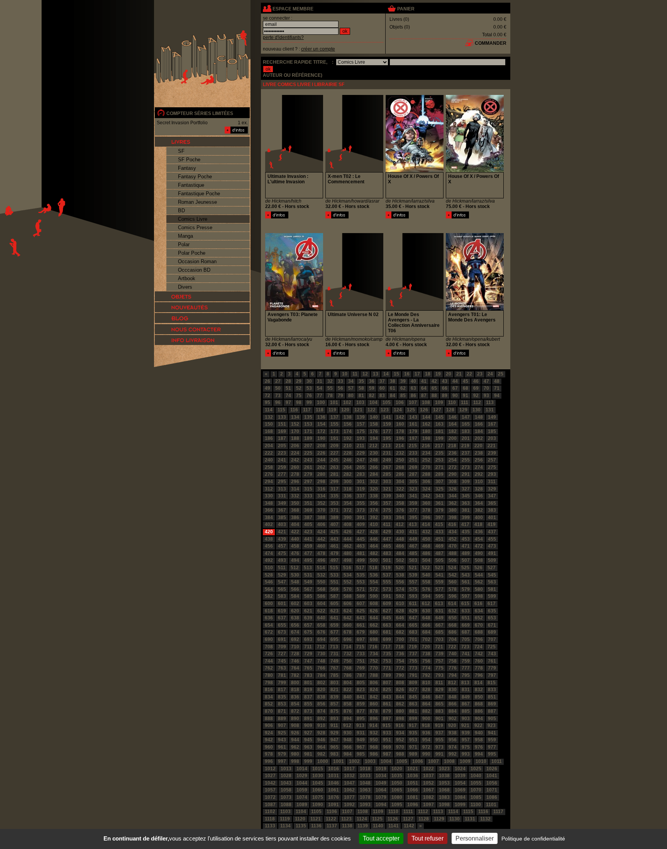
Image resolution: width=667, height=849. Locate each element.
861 (387, 704)
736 (400, 653)
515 (334, 567)
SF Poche (189, 159)
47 (486, 381)
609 (387, 603)
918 (426, 725)
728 (295, 653)
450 (426, 539)
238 (479, 453)
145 (439, 417)
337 (361, 496)
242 (295, 460)
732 (348, 653)
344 (453, 496)
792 (426, 675)
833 (492, 689)
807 (387, 682)
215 (413, 445)
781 (282, 675)
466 (400, 546)
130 (476, 410)
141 (387, 417)
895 (361, 718)
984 (348, 754)
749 (334, 661)
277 (282, 474)
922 (478, 725)
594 (426, 596)
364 (479, 503)
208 (321, 445)
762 (269, 668)
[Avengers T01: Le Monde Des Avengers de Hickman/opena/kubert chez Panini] (475, 308)
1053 (444, 783)
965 (334, 747)
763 (282, 668)
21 (459, 374)
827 (413, 689)
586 (321, 596)
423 (308, 531)
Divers (185, 287)
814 (478, 682)
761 (492, 661)
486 (426, 553)
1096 (412, 804)
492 (269, 560)
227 (334, 453)
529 (282, 575)
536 (374, 575)
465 (387, 546)
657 (308, 625)
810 (426, 682)
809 (413, 682)
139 (361, 417)
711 (308, 646)
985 (361, 754)
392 (374, 517)
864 (426, 704)
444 (348, 539)
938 (453, 733)
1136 (316, 826)
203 (492, 438)
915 (387, 725)
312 (269, 489)
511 (282, 567)
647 (413, 618)
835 (282, 697)
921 (465, 725)
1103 (285, 811)
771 (387, 668)
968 (374, 747)
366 (269, 510)
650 (453, 618)
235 (439, 453)
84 (392, 395)
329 (492, 489)
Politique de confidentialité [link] (533, 838)
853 (282, 704)
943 (282, 739)
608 (374, 603)
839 (334, 697)
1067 (428, 790)
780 (269, 675)
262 (321, 467)
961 (282, 747)
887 (492, 711)
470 (453, 546)
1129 (439, 819)
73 (278, 395)
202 (479, 438)
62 (403, 388)
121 (358, 410)
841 (361, 697)
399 (466, 517)
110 (452, 402)
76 (309, 395)
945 (308, 739)
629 (413, 611)
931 (361, 733)
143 (413, 417)
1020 (396, 768)
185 (492, 431)
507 (466, 560)
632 (453, 611)
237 (466, 453)
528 (269, 575)
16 (407, 374)
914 (373, 725)
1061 (333, 790)
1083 (444, 797)
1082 (428, 797)
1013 (286, 768)
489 (466, 553)
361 (439, 503)
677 (334, 632)
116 (294, 410)
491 (492, 553)
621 (308, 611)
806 (374, 682)
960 (269, 747)
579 (466, 589)
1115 (468, 811)
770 (374, 668)
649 (439, 618)
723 (465, 646)
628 (400, 611)
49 (267, 388)
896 (374, 718)
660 (348, 625)
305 (413, 481)
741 (466, 653)
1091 (333, 804)
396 (426, 517)
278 (295, 474)
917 (413, 725)
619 (282, 611)
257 (492, 460)
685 (439, 632)
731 (334, 653)
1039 (460, 775)
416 (452, 524)
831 (466, 689)
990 (426, 754)
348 (269, 503)
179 (413, 431)
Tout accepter (381, 838)
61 (392, 388)
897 (387, 718)
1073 (286, 797)
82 (371, 395)
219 (465, 445)
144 (426, 417)
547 (282, 582)
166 (479, 424)
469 (439, 546)
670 (479, 625)
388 (321, 517)
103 (360, 402)
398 (453, 517)
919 (439, 725)
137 (334, 417)
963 (308, 747)
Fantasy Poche (195, 176)
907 (282, 725)
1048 (365, 783)
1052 (428, 783)
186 (269, 438)
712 (321, 646)
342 (426, 496)
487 (439, 553)
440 (295, 539)
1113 (438, 811)
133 (282, 417)
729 (308, 653)
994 (479, 754)
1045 (317, 783)
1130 (454, 819)
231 (387, 453)
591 (387, 596)
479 (334, 553)
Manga (185, 236)
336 (348, 496)
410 (374, 524)
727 (282, 653)
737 (413, 653)
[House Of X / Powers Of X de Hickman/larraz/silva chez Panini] (415, 170)
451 (439, 539)
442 (321, 539)
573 (387, 589)
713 (334, 646)
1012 (270, 768)
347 (492, 496)
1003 (370, 761)
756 (426, 661)
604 (321, 603)
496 (321, 560)
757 (439, 661)
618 (269, 611)
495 (308, 560)
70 (486, 388)
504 (426, 560)
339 (387, 496)
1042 (270, 783)
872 (295, 711)
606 (348, 603)
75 (298, 395)
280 (321, 474)
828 (426, 689)
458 (295, 546)
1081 (412, 797)
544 (479, 575)
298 (321, 481)
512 (295, 567)
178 (400, 431)
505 (439, 560)
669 (466, 625)
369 (308, 510)
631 (439, 611)
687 (466, 632)
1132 (485, 819)
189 (308, 438)
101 (334, 402)
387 (308, 517)
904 (479, 718)
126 (424, 410)
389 (334, 517)
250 (400, 460)
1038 (444, 775)
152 (295, 424)
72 (267, 395)
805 (361, 682)
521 (413, 567)
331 (282, 496)
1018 (365, 768)
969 (387, 747)
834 (269, 697)
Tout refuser (427, 838)
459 (308, 546)
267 (387, 467)
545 (492, 575)
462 (348, 546)
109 (439, 402)
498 (348, 560)
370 (321, 510)
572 (374, 589)
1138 (347, 826)
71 (496, 388)
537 (387, 575)
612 (426, 603)
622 (321, 611)
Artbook (186, 278)
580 (479, 589)
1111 (408, 811)
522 (426, 567)
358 (400, 503)
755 (413, 661)
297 (308, 481)
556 (400, 582)
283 (361, 474)
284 (374, 474)
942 (269, 739)
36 (371, 381)
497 (334, 560)
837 (308, 697)
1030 (317, 775)
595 (439, 596)
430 (400, 531)
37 (382, 381)
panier (406, 9)
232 (400, 453)
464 (374, 546)
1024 (460, 768)
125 (411, 410)
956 (453, 739)
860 (374, 704)
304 (400, 481)
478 (321, 553)
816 (269, 689)
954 (426, 739)
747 (308, 661)
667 (439, 625)
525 (465, 567)
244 (321, 460)
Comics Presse (195, 227)
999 (308, 761)
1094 (381, 804)
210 (348, 445)
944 (295, 739)
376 (400, 510)
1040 (476, 775)
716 (373, 646)
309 (466, 481)
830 (453, 689)
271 (439, 467)
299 (334, 481)
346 (479, 496)
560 (453, 582)
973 (439, 747)
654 (269, 625)
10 (344, 374)
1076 (333, 797)
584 (295, 596)
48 (496, 381)
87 (424, 395)
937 (439, 733)
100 (321, 402)
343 (439, 496)
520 (400, 567)
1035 (396, 775)
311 (492, 481)
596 (453, 596)
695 (334, 639)
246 (348, 460)
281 (334, 474)
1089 (301, 804)
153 (308, 424)
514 (321, 567)
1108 (362, 811)
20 (448, 374)
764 (295, 668)
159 (387, 424)
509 (492, 560)
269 (413, 467)
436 (479, 531)
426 (348, 531)
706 (479, 639)
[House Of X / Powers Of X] (397, 217)
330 (269, 496)
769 (361, 668)
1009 (465, 761)
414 (426, 524)
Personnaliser (474, 838)
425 (334, 531)
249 (387, 460)
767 (334, 668)
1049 (381, 783)
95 (267, 402)
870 (269, 711)
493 (282, 560)
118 (319, 410)
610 (400, 603)
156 (348, 424)
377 (413, 510)
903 (466, 718)
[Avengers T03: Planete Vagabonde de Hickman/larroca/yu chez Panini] (294, 308)
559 (439, 582)
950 (374, 739)
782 (295, 675)
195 (387, 438)
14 (386, 374)
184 (479, 431)
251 (413, 460)
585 (308, 596)
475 (282, 553)
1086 (491, 797)
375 (387, 510)
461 (334, 546)
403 (282, 524)
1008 (449, 761)
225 (308, 453)
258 (269, 467)
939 (466, 733)
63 (413, 388)
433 (439, 531)
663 (387, 625)
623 (334, 611)
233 (413, 453)
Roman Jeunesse (197, 202)
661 (361, 625)
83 (382, 395)
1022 (428, 768)
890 (295, 718)
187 (282, 438)
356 (374, 503)
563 (492, 582)
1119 (285, 819)
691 (282, 639)
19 (438, 374)
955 (439, 739)
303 (387, 481)
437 (492, 531)
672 (269, 632)
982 (321, 754)
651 (466, 618)
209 (334, 445)
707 (492, 639)
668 (453, 625)
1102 (270, 811)
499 (361, 560)
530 (295, 575)
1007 (433, 761)
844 (400, 697)
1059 (301, 790)
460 (321, 546)
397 (439, 517)
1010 (481, 761)
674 (295, 632)
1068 (444, 790)
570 (348, 589)
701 (413, 639)
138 (348, 417)
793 (439, 675)
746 (295, 661)
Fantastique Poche (199, 193)
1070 (476, 790)
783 (308, 675)
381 (466, 510)
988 (400, 754)
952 (400, 739)
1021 (412, 768)
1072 (270, 797)
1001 (338, 761)
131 (490, 410)
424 (321, 531)
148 (479, 417)
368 (295, 510)
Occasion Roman (197, 261)
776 (453, 668)
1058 (286, 790)
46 (476, 381)
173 (334, 431)
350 (295, 503)
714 (347, 646)
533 (334, 575)
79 (340, 395)
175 (361, 431)
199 (439, 438)
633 (466, 611)
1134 (285, 826)
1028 (286, 775)
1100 (476, 804)
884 (453, 711)
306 (426, 481)
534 (348, 575)
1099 (460, 804)
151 (282, 424)
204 (269, 445)
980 (295, 754)
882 (426, 711)
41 (424, 381)
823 (361, 689)
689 (492, 632)
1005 (401, 761)
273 (466, 467)
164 (453, 424)
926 (295, 733)
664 (400, 625)
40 (413, 381)
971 (413, 747)
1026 (491, 768)
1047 (349, 783)
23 (479, 374)
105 (387, 402)
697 (361, 639)
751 (361, 661)
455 (492, 539)
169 (282, 431)
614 (452, 603)
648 (426, 618)
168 (269, 431)
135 (308, 417)
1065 (396, 790)
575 (413, 589)
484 (400, 553)
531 (308, 575)
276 (269, 474)
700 (400, 639)
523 (439, 567)
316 (321, 489)
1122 (331, 819)
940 (479, 733)
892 (321, 718)
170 (295, 431)
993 (466, 754)
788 (374, 675)
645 (387, 618)
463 (361, 546)
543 (466, 575)
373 (361, 510)
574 (400, 589)
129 (463, 410)
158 (374, 424)
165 (466, 424)
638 (295, 618)
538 (400, 575)
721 (439, 646)
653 (492, 618)
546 (269, 582)
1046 (333, 783)
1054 (460, 783)
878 (374, 711)
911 (334, 725)
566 (295, 589)
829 (439, 689)
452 (453, 539)
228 (348, 453)
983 (334, 754)
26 (267, 381)
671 (492, 625)
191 (334, 438)
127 (437, 410)
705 (466, 639)
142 (400, 417)
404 (295, 524)
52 (298, 388)
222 (269, 453)
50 (278, 388)
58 (361, 388)
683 (413, 632)
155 (334, 424)
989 (413, 754)
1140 (378, 826)
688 (479, 632)
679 (361, 632)
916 (400, 725)
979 (282, 754)
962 (295, 747)
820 (321, 689)
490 (479, 553)
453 (466, 539)
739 (439, 653)
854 (295, 704)
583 (282, 596)
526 (478, 567)
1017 (349, 768)
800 (295, 682)
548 (295, 582)
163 (439, 424)
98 (298, 402)
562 (479, 582)
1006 (417, 761)
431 (413, 531)
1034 (381, 775)
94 (496, 395)
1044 (301, 783)
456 (269, 546)
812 (452, 682)
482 (374, 553)
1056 (491, 783)
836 (295, 697)
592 (400, 596)
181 (439, 431)
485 (413, 553)
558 (426, 582)
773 (413, 668)
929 (334, 733)
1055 (476, 783)
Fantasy (187, 168)
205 (282, 445)
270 (426, 467)
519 (387, 567)
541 (439, 575)
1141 (393, 826)
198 (426, 438)
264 (348, 467)
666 (426, 625)
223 (282, 453)
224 (295, 453)
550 (321, 582)
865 (439, 704)
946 (321, 739)
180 (426, 431)
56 (340, 388)
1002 (354, 761)
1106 (332, 811)
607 (361, 603)
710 (295, 646)
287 (413, 474)
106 (400, 402)
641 (334, 618)
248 (374, 460)
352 (321, 503)
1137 (332, 826)
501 (387, 560)
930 (348, 733)
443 (334, 539)
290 (453, 474)
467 (413, 546)
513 (308, 567)
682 (400, 632)
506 (453, 560)
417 (465, 524)
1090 (317, 804)
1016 (333, 768)
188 (295, 438)
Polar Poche (191, 253)
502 (400, 560)
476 (295, 553)
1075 (317, 797)
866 (453, 704)
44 (455, 381)
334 (321, 496)
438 (269, 539)
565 (282, 589)
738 (426, 653)
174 (348, 431)
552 (348, 582)
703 (439, 639)
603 (308, 603)
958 (479, 739)
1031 (333, 775)
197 (413, 438)
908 (295, 725)
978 (269, 754)
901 (439, 718)
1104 (301, 811)
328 (479, 489)
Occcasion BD (194, 270)
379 (439, 510)
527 (492, 567)
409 (361, 524)
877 (361, 711)
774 (426, 668)
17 (417, 374)
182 (453, 431)
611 (413, 603)
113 (490, 402)
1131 (470, 819)
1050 (396, 783)
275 (492, 467)
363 (466, 503)
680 (374, 632)
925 (282, 733)
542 (453, 575)
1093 (365, 804)
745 (282, 661)
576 (426, 589)
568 (321, 589)
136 (321, 417)
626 (374, 611)
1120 (300, 819)
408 (348, 524)
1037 (428, 775)
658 (321, 625)
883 (439, 711)
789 (387, 675)
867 (466, 704)
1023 (444, 768)
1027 (270, 775)
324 (426, 489)
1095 (396, 804)
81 (361, 395)
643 (361, 618)
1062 (349, 790)
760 (479, 661)
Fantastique (191, 185)
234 (426, 453)
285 (387, 474)
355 (361, 503)
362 (453, 503)
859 (361, 704)
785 (334, 675)
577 (439, 589)
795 (466, 675)
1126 (393, 819)
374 (374, 510)
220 (478, 445)
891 (308, 718)
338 (374, 496)
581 (492, 589)
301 (361, 481)
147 (466, 417)
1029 (301, 775)
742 (479, 653)
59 (371, 388)
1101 (491, 804)
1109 (378, 811)
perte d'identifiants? (283, 37)
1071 (491, 790)
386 (295, 517)
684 (426, 632)
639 (308, 618)
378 (426, 510)
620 (295, 611)
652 (479, 618)
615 (465, 603)
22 (469, 374)
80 (351, 395)
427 (361, 531)
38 (392, 381)
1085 (476, 797)
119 (332, 410)
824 (374, 689)
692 (295, 639)
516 (347, 567)
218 (452, 445)
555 (387, 582)
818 (295, 689)
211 (360, 445)
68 (465, 388)
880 (400, 711)
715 (360, 646)
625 (361, 611)
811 (439, 682)
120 (345, 410)
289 (439, 474)
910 (321, 725)
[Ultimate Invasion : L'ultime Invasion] (276, 217)
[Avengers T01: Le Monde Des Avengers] (457, 355)
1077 (349, 797)
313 (282, 489)
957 (466, 739)
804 (348, 682)
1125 (377, 819)
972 (426, 747)
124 (398, 410)
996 (269, 761)
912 (347, 725)
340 (400, 496)
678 (348, 632)
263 (334, 467)
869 (492, 704)
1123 (346, 819)
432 (426, 531)
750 (348, 661)
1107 (347, 811)
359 (413, 503)
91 (465, 395)
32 (330, 381)
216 (426, 445)
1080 (396, 797)
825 (387, 689)
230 (374, 453)
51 (288, 388)
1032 (349, 775)
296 (295, 481)
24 (490, 374)
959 (492, 739)
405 (308, 524)
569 (334, 589)
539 (413, 575)
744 (269, 661)
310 (479, 481)
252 (426, 460)
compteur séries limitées (199, 113)
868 (479, 704)
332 (295, 496)
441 (308, 539)
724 (478, 646)
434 (453, 531)
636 (269, 618)
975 (466, 747)
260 (295, 467)
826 (400, 689)
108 (426, 402)
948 (348, 739)
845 (413, 697)
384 (269, 517)
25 (500, 374)
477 (308, 553)
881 (413, 711)
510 (269, 567)
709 (282, 646)
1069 (460, 790)
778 (479, 668)
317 (334, 489)
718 (400, 646)
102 (347, 402)
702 (426, 639)
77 (319, 395)
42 (434, 381)
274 (479, 467)
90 (455, 395)
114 (269, 410)
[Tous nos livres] (202, 142)
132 (269, 417)
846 (426, 697)
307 (439, 481)
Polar (184, 244)
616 (478, 603)
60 (382, 388)
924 (269, 733)
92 (476, 395)
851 (492, 697)
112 (477, 402)
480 (348, 553)
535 (361, 575)
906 (269, 725)
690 (269, 639)
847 (439, 697)
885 (466, 711)
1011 (496, 761)
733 (361, 653)
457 (282, 546)
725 (492, 646)
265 (361, 467)
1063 (365, 790)
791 (413, 675)
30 (309, 381)
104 (373, 402)
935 (413, 733)
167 (492, 424)
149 (492, 417)
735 (387, 653)
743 (492, 653)
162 (426, 424)
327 (466, 489)
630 (426, 611)
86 (413, 395)
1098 (444, 804)
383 (492, 510)
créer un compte (318, 49)
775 (439, 668)
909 (308, 725)
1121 (315, 819)
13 (375, 374)
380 (453, 510)
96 (278, 402)
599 (492, 596)
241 (282, 460)
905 (492, 718)
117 (307, 410)
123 (385, 410)
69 (476, 388)
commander (490, 43)
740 (453, 653)
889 (282, 718)
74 (288, 395)
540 (426, 575)
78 (330, 395)
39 (403, 381)
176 (374, 431)
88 (434, 395)
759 (466, 661)
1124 (362, 819)
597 (466, 596)
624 (348, 611)
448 (400, 539)
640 (321, 618)
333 (308, 496)
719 (413, 646)
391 (361, 517)
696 (348, 639)
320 (374, 489)
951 (387, 739)
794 (453, 675)
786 (348, 675)
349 (282, 503)
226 (321, 453)
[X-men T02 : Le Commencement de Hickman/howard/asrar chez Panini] (354, 170)
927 (308, 733)
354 (348, 503)
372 (348, 510)
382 (479, 510)
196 (400, 438)
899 (413, 718)
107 (413, 402)
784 (321, 675)
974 (453, 747)
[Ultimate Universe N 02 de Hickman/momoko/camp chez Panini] (354, 308)
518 (373, 567)
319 (361, 489)
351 (308, 503)
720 (426, 646)
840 (348, 697)
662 (374, 625)
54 (319, 388)
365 (492, 503)
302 (374, 481)
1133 (270, 826)
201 (466, 438)
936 (426, 733)
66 (444, 388)
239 (492, 453)
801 (308, 682)
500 (374, 560)
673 (282, 632)
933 (387, 733)
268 (400, 467)
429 (387, 531)
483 (387, 553)
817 (282, 689)
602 (295, 603)
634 (479, 611)
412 (400, 524)
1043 (286, 783)
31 (319, 381)
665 (413, 625)
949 (361, 739)
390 (348, 517)
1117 (498, 811)
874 (321, 711)
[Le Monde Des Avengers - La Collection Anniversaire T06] (397, 355)
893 (334, 718)
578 (453, 589)
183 (466, 431)
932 (374, 733)
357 (387, 503)
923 (492, 725)
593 (413, 596)
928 (321, 733)
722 (452, 646)
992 (453, 754)
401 (492, 517)
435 (466, 531)
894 (348, 718)
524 (452, 567)
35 (361, 381)
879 (387, 711)
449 (413, 539)
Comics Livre (192, 219)
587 (334, 596)
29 (298, 381)
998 (295, 761)
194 (374, 438)
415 (439, 524)
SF (181, 151)
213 (387, 445)
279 (308, 474)
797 (492, 675)
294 (269, 481)
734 (374, 653)
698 (374, 639)
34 (351, 381)
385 (282, 517)
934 (400, 733)
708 (269, 646)
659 (334, 625)
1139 (362, 826)
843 (387, 697)
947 (334, 739)
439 (282, 539)
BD (181, 210)
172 (321, 431)
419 (492, 524)
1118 (270, 819)
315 (308, 489)
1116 (483, 811)
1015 (317, 768)
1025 (476, 768)
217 (439, 445)
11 (354, 374)
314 (295, 489)
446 (374, 539)
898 (400, 718)
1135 (301, 826)
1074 (301, 797)
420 (269, 531)
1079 (381, 797)
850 (479, 697)
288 (426, 474)
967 (361, 747)
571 (361, 589)
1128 (423, 819)
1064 (381, 790)
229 (361, 453)
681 (387, 632)
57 (351, 388)
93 (486, 395)
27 (278, 381)
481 (361, 553)
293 (492, 474)
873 (308, 711)
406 (321, 524)
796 (479, 675)
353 (334, 503)
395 (413, 517)
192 (348, 438)
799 (282, 682)
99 (309, 402)
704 (453, 639)
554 (374, 582)
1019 (381, 768)
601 (282, 603)
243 (308, 460)
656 (295, 625)
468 (426, 546)
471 (466, 546)
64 (424, 388)
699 (387, 639)
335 (334, 496)
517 (360, 567)
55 (330, 388)
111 (464, 402)
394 (400, 517)
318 (348, 489)
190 (321, 438)
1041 (491, 775)
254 (453, 460)
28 (288, 381)
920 (452, 725)
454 (479, 539)
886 (479, 711)
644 (374, 618)
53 (309, 388)
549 (308, 582)
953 (413, 739)
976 (479, 747)
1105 (316, 811)
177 (387, 431)
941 (492, 733)
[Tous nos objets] (202, 296)
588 (348, 596)
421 (282, 531)
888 (269, 718)
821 (334, 689)
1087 (270, 804)
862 (400, 704)
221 (492, 445)
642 (348, 618)
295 (282, 481)
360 (426, 503)
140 (374, 417)
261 (308, 467)
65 (434, 388)
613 (439, 603)
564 (269, 589)
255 (466, 460)
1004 (386, 761)
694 (321, 639)
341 (413, 496)
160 (400, 424)
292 (479, 474)
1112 (423, 811)
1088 (286, 804)
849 (466, 697)
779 (492, 668)
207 (308, 445)
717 (387, 646)
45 (465, 381)
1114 (453, 811)
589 (361, 596)
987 (387, 754)
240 (269, 460)
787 (361, 675)
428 (374, 531)
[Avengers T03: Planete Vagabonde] (276, 355)
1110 (393, 811)
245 (334, 460)
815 (492, 682)
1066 (412, 790)
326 (453, 489)
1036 (412, 775)
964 (321, 747)
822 (348, 689)
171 (308, 431)
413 (413, 524)
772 (400, 668)
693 (308, 639)
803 (334, 682)
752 (374, 661)
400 (479, 517)
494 (295, 560)
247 (361, 460)
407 (334, 524)
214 (400, 445)
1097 (428, 804)
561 (466, 582)
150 (269, 424)
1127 (408, 819)
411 (387, 524)
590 (374, 596)
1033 (365, 775)
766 (321, 668)
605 (334, 603)
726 (269, 653)
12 (365, 374)
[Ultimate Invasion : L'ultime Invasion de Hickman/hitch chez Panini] (294, 170)
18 (427, 374)
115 (281, 410)
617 (492, 603)
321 (387, 489)
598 (479, 596)
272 (453, 467)
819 (308, 689)
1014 (301, 768)
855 (308, 704)
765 (308, 668)
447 (387, 539)
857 (334, 704)
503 (413, 560)
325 (439, 489)
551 (334, 582)
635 (492, 611)
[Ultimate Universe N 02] (337, 355)
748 (321, 661)
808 (400, 682)
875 (334, 711)
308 (453, 481)
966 (348, 747)
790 (400, 675)
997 (282, 761)
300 (348, 481)
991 (439, 754)
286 (400, 474)
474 (269, 553)
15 (396, 374)
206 (295, 445)
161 (413, 424)
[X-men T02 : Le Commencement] (337, 217)
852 (269, 704)
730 (321, 653)
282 (348, 474)
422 (295, 531)
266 (374, 467)
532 (321, 575)
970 (400, 747)
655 (282, 625)
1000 (322, 761)
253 (439, 460)
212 (373, 445)
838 (321, 697)
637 (282, 618)
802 (321, 682)
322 (400, 489)
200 (453, 438)
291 (466, 474)
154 (321, 424)
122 (371, 410)
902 (453, 718)
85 (403, 395)
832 (479, 689)
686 (453, 632)
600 (269, 603)
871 (282, 711)
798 (269, 682)
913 (360, 725)
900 (426, 718)
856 (321, 704)
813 (465, 682)
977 (492, 747)
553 (361, 582)
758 (453, 661)
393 (387, 517)
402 (269, 524)
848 (453, 697)
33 (340, 381)
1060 (317, 790)
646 (400, 618)
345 (466, 496)
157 (361, 424)
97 (288, 402)
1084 (460, 797)
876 (348, 711)
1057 (270, 790)
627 (387, 611)
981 (308, 754)
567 (308, 589)
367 (282, 510)
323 (413, 489)
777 (466, 668)
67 (455, 388)
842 (374, 697)
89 (444, 395)
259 (282, 467)
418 (478, 524)
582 (269, 596)
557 (413, 582)
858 (348, 704)
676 (321, 632)
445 (361, 539)
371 (334, 510)
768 (348, 668)
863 (413, 704)
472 (479, 546)
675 (308, 632)
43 (444, 381)
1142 (409, 826)
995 (492, 754)
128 (450, 410)
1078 (365, 797)
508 (479, 560)
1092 (349, 804)
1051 (412, 783)
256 (479, 460)
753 (387, 661)
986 (374, 754)
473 (492, 546)
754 (400, 661)
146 (453, 417)
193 (361, 438)
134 (295, 417)
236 (453, 453)
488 (453, 553)
